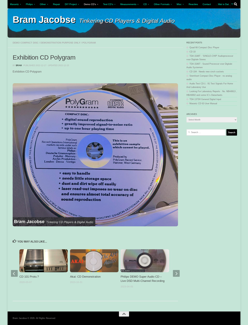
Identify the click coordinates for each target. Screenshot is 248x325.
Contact (207, 4)
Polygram (89, 42)
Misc (179, 4)
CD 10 (192, 51)
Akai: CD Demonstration (85, 276)
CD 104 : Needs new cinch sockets (206, 71)
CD (145, 4)
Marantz (14, 4)
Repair (56, 4)
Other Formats (162, 4)
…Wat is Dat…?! (224, 4)
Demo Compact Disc (25, 42)
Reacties (193, 4)
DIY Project (71, 4)
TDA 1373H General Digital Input (205, 99)
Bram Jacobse (44, 19)
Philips (29, 4)
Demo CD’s (90, 4)
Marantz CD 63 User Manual (203, 103)
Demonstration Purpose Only (60, 42)
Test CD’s (108, 4)
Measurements (128, 4)
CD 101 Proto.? (29, 276)
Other (43, 4)
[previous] (14, 273)
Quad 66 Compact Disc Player (204, 47)
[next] (176, 273)
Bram (19, 65)
